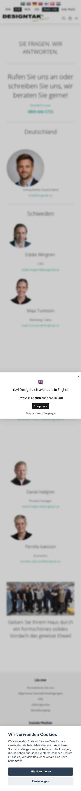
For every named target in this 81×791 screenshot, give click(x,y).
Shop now (40, 406)
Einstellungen (40, 781)
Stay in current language (40, 413)
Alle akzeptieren (40, 771)
